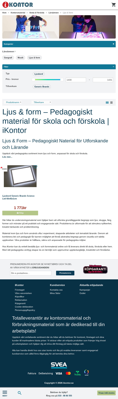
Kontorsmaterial (18, 13)
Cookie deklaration (24, 306)
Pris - (12, 79)
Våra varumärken (23, 293)
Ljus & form (34, 58)
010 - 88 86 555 (65, 396)
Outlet (82, 293)
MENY (4, 396)
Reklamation (21, 300)
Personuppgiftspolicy (25, 310)
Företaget (19, 290)
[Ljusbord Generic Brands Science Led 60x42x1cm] (20, 176)
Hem (4, 13)
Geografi (8, 58)
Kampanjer (85, 290)
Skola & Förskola (36, 13)
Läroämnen (54, 13)
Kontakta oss (56, 290)
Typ (8, 73)
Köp (21, 213)
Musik (20, 58)
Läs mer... (7, 157)
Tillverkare (11, 86)
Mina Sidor (55, 293)
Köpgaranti (20, 303)
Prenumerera (65, 273)
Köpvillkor (19, 296)
